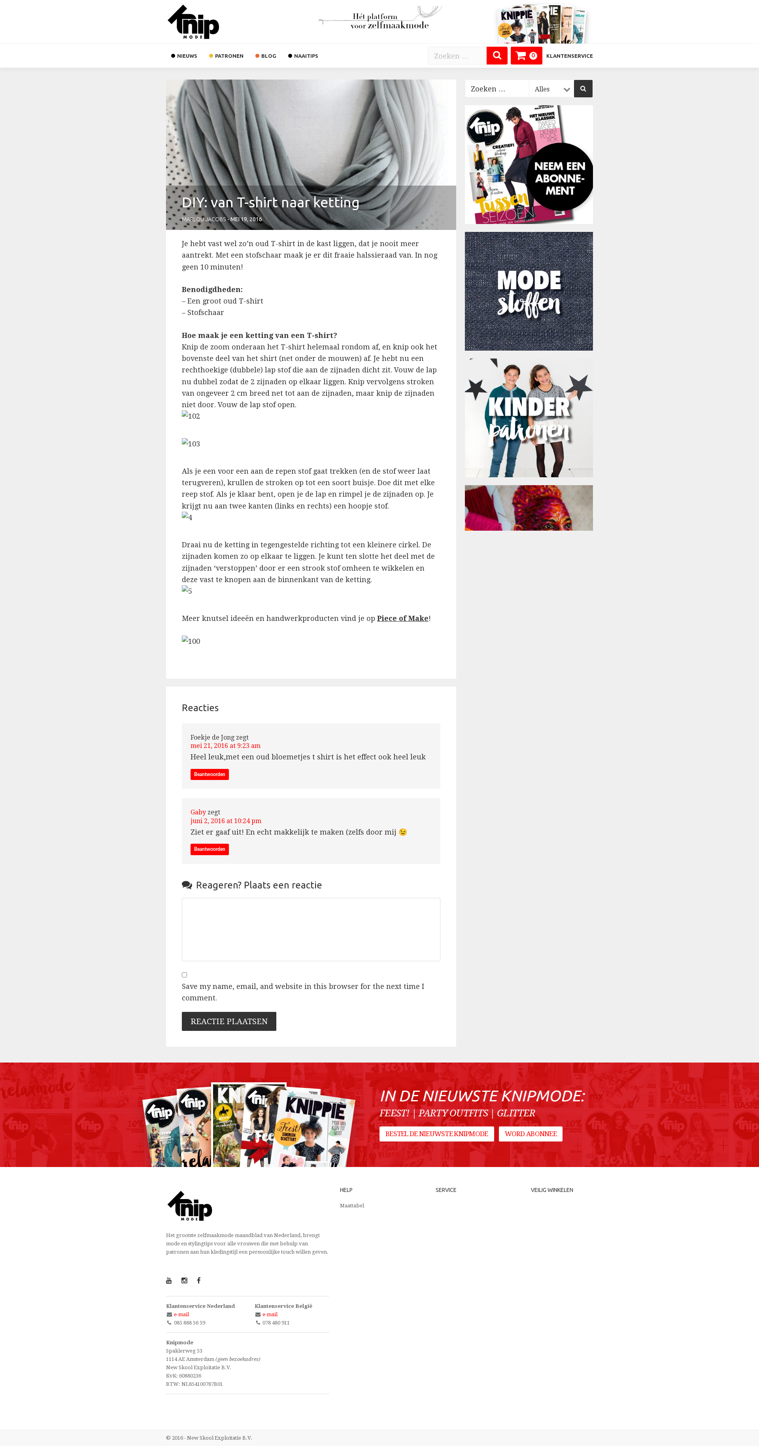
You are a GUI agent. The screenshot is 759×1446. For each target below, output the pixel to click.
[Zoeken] (497, 56)
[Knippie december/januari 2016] (310, 1144)
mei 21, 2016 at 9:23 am (226, 746)
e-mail (181, 1314)
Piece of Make (403, 618)
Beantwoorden (209, 774)
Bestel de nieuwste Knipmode (436, 1134)
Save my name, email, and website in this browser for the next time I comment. (303, 992)
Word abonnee (531, 1134)
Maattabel (352, 1206)
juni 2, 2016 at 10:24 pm (226, 821)
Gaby (198, 812)
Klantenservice (569, 56)
